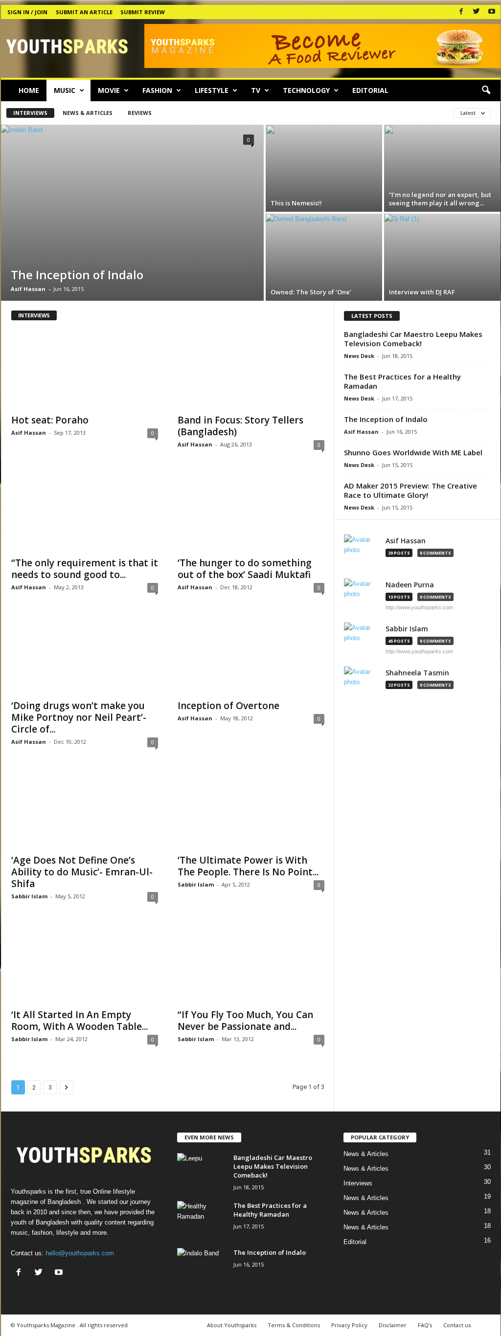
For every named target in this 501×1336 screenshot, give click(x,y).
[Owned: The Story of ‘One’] (324, 257)
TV (255, 90)
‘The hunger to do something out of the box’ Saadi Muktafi (245, 569)
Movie (109, 90)
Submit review (142, 12)
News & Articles (88, 112)
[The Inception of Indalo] (132, 213)
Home (29, 90)
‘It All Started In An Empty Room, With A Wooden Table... (79, 1020)
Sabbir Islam (29, 896)
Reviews (140, 112)
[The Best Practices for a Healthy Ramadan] (201, 1219)
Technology (306, 90)
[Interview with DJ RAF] (442, 257)
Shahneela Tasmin (417, 672)
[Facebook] (461, 12)
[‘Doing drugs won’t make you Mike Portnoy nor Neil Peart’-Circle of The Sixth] (84, 655)
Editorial (370, 90)
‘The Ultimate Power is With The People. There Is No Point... (248, 866)
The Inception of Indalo (386, 419)
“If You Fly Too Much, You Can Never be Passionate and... (245, 1020)
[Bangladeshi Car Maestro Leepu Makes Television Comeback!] (201, 1171)
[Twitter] (476, 12)
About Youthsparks (231, 1325)
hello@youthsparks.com (80, 1253)
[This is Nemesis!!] (324, 168)
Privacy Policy (349, 1325)
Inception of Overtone (228, 705)
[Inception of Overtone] (251, 655)
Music (64, 90)
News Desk (359, 355)
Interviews (30, 112)
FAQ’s (425, 1325)
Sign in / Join (27, 12)
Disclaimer (393, 1325)
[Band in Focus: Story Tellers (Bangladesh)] (251, 369)
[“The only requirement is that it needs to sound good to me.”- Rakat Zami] (84, 512)
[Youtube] (492, 12)
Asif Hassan (28, 288)
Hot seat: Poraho (50, 420)
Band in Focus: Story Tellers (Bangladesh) (240, 426)
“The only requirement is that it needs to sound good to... (84, 569)
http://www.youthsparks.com (419, 607)
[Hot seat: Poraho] (84, 369)
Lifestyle (211, 90)
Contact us (457, 1325)
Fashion (157, 90)
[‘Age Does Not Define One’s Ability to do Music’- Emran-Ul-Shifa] (84, 809)
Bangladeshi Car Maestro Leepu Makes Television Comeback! (413, 338)
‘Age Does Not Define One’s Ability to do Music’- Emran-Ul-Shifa (82, 872)
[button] (486, 90)
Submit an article (84, 12)
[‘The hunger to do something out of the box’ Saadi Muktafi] (251, 512)
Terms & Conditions (294, 1325)
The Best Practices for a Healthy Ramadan (402, 381)
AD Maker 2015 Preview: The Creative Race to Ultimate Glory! (410, 490)
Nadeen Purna (410, 584)
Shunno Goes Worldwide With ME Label (413, 452)
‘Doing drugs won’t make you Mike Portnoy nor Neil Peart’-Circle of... (78, 717)
